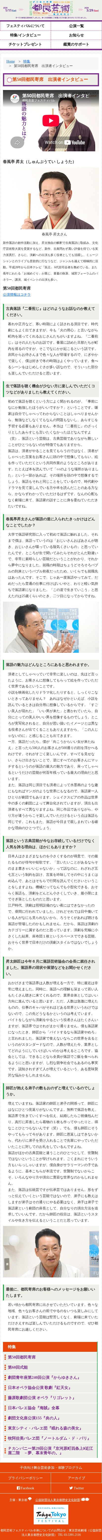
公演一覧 (76, 26)
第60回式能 (18, 1367)
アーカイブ (76, 1478)
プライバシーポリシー (25, 1478)
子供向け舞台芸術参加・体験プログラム (51, 1468)
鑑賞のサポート (76, 44)
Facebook (27, 1488)
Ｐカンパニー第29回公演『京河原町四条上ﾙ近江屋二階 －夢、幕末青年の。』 (50, 1450)
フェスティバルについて (25, 26)
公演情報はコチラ (17, 294)
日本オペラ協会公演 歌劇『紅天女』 (40, 1387)
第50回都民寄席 (22, 1357)
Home (10, 61)
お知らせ (76, 35)
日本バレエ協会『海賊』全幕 (33, 1408)
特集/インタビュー (25, 35)
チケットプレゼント (25, 44)
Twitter (78, 1488)
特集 (26, 61)
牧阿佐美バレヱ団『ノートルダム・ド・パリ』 (49, 1438)
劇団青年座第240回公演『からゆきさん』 (44, 1377)
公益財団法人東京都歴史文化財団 (57, 1500)
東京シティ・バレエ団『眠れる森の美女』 (45, 1428)
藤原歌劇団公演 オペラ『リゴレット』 (42, 1398)
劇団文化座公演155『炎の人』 (34, 1418)
